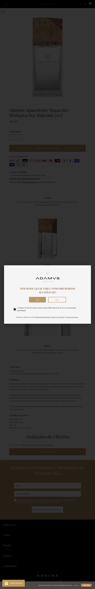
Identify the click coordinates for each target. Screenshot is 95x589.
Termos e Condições (57, 317)
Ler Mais (76, 585)
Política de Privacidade (42, 317)
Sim (37, 300)
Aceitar (86, 585)
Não (57, 300)
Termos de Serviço (72, 317)
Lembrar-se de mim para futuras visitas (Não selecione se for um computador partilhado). (46, 309)
